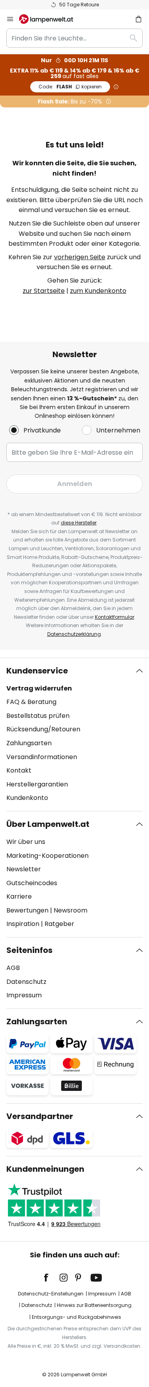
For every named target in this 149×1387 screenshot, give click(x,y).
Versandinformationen (41, 756)
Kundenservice (37, 670)
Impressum (24, 995)
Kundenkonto (27, 797)
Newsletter (23, 869)
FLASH (70, 86)
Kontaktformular (114, 617)
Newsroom (70, 910)
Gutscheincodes (31, 883)
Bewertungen (27, 910)
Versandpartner (39, 1116)
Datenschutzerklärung (74, 634)
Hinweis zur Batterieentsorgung (94, 1305)
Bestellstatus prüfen (38, 715)
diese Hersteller (79, 522)
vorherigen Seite (79, 257)
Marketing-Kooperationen (47, 855)
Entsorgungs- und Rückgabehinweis (76, 1317)
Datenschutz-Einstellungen (50, 1293)
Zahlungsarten (29, 743)
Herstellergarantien (37, 784)
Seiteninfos (29, 950)
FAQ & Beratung (31, 701)
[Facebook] (51, 1277)
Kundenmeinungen (45, 1169)
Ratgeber (59, 923)
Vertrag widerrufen (39, 688)
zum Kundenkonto (98, 290)
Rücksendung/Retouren (43, 729)
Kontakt (18, 770)
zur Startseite (44, 290)
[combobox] (74, 38)
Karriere (19, 896)
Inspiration (22, 923)
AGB (13, 967)
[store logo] (51, 19)
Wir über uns (25, 841)
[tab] (74, 734)
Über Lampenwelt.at (47, 824)
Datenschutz (26, 981)
